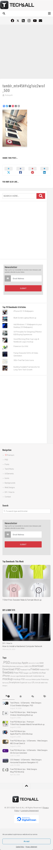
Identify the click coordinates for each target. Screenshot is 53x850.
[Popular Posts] (21, 696)
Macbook (22, 676)
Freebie (35, 669)
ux (39, 682)
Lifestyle (12, 676)
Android (13, 663)
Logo (17, 676)
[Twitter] (17, 20)
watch (43, 683)
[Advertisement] (26, 51)
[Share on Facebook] (20, 170)
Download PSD (11, 669)
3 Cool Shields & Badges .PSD (21, 706)
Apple (25, 662)
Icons (7, 478)
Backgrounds (10, 483)
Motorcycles (35, 679)
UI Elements (9, 474)
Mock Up (41, 676)
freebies (7, 672)
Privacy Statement (31, 847)
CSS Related (14, 760)
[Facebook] (12, 20)
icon (30, 673)
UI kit (36, 683)
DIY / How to (9, 492)
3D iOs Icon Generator (18, 753)
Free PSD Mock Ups (17, 712)
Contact (8, 497)
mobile (35, 676)
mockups (28, 679)
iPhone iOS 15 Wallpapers (24, 311)
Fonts (7, 464)
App (19, 663)
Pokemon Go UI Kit (21, 346)
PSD (6, 460)
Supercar (23, 683)
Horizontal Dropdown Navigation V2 (24, 762)
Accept (26, 841)
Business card (14, 666)
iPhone (6, 675)
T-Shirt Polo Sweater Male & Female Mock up (22, 600)
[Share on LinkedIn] (44, 170)
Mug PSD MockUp (17, 772)
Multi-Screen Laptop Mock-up (25, 318)
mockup (7, 679)
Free (28, 670)
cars (26, 666)
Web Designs (10, 487)
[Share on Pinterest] (32, 170)
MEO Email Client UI (17, 743)
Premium (30, 722)
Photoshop (45, 679)
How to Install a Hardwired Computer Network (22, 646)
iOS (39, 673)
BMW (41, 663)
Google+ (26, 673)
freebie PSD (44, 669)
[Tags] (45, 696)
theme (29, 683)
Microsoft (29, 676)
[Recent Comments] (32, 696)
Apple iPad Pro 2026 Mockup (21, 734)
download (37, 666)
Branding (5, 666)
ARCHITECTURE (33, 663)
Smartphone (14, 682)
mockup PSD (19, 679)
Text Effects (9, 469)
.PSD (6, 662)
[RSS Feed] (23, 20)
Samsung (5, 683)
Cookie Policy (20, 847)
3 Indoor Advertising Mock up (21, 715)
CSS (30, 666)
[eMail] (40, 20)
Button (21, 666)
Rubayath (9, 95)
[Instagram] (29, 20)
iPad (43, 673)
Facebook (24, 670)
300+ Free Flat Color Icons (24, 360)
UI (33, 682)
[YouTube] (35, 20)
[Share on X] (9, 170)
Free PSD (18, 672)
